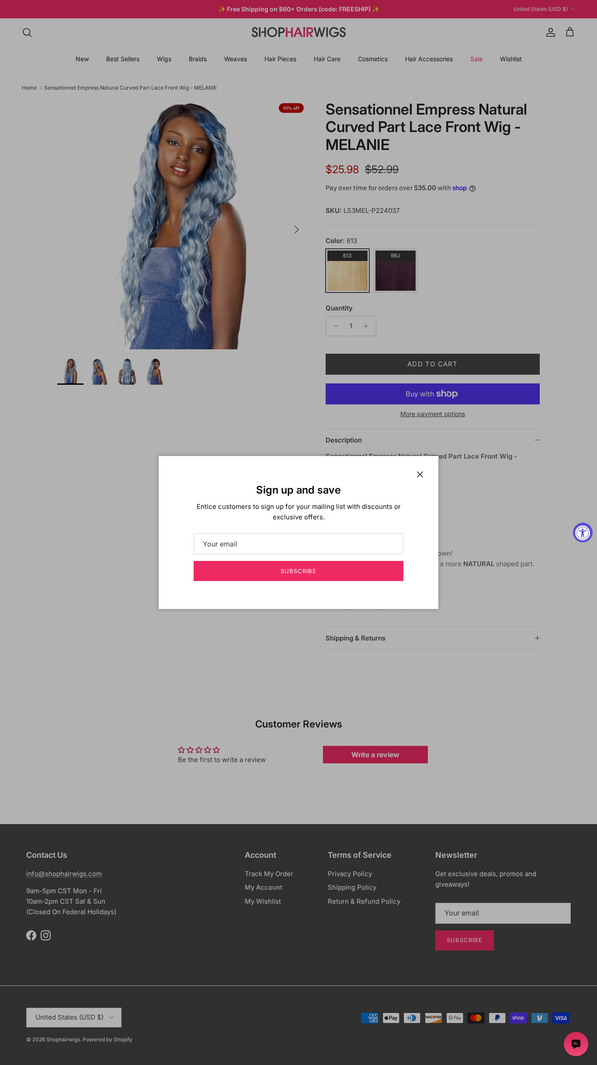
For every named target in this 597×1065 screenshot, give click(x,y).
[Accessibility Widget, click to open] (583, 533)
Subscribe (298, 570)
